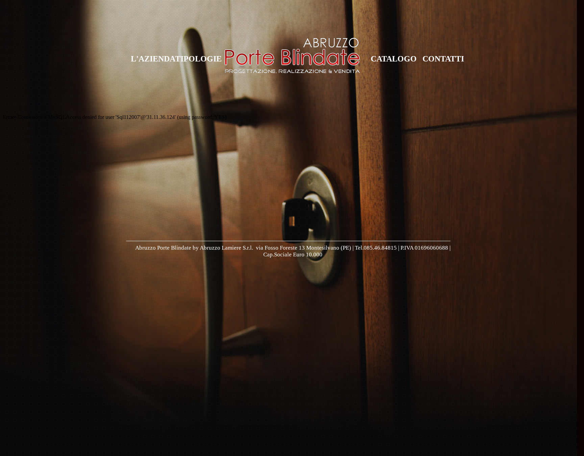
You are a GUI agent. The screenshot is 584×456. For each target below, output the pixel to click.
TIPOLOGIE (198, 58)
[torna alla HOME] (292, 72)
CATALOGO (394, 58)
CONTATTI (443, 58)
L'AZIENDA (153, 58)
